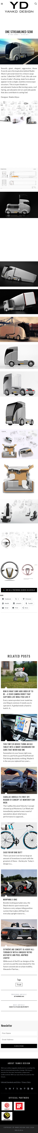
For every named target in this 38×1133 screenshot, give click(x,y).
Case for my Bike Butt (12, 852)
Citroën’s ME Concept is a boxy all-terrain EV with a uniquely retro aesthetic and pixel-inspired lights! (19, 953)
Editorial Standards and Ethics (11, 1082)
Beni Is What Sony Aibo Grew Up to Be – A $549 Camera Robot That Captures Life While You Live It (18, 694)
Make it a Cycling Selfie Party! (19, 1006)
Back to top (18, 1130)
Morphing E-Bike (10, 899)
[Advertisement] (19, 22)
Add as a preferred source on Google (20, 590)
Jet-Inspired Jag (19, 995)
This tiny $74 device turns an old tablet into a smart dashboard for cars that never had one (19, 747)
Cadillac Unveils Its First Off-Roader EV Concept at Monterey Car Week (19, 800)
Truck (19, 984)
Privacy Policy (26, 1082)
